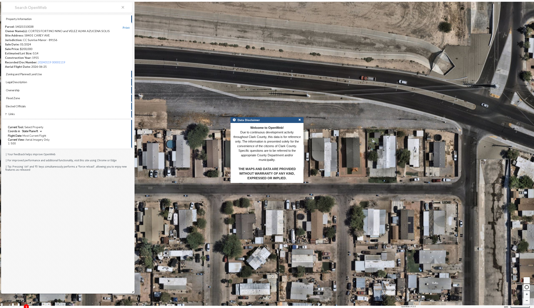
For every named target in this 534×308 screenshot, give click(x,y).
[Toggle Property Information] (2, 305)
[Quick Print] (13, 305)
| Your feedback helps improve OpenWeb (30, 154)
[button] (527, 287)
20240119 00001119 (51, 62)
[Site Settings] (19, 305)
